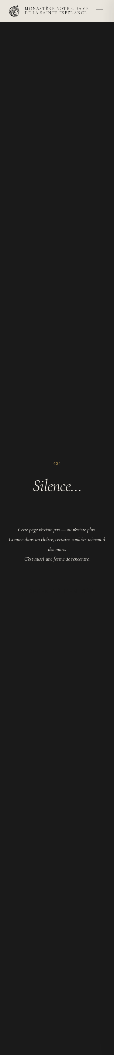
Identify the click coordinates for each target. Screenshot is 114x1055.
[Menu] (99, 11)
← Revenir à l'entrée (57, 591)
